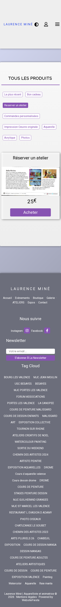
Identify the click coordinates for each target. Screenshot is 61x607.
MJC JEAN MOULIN (45, 377)
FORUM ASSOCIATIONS (30, 396)
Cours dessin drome (24, 480)
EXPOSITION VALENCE (25, 577)
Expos (31, 302)
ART (13, 422)
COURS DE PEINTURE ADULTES (29, 557)
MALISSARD (49, 416)
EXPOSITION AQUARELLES (24, 467)
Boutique (38, 298)
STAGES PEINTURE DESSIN (30, 493)
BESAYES (40, 383)
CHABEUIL (43, 538)
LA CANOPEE (46, 403)
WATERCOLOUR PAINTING (30, 441)
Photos (25, 137)
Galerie (51, 298)
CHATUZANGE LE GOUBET (30, 525)
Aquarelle (49, 126)
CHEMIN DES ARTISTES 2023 (30, 532)
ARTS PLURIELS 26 (22, 538)
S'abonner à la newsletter (30, 357)
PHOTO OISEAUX (30, 519)
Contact (42, 302)
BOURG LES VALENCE (17, 377)
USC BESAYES (23, 383)
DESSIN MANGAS (30, 551)
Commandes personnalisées (21, 116)
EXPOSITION (12, 544)
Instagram (17, 330)
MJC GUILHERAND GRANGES (30, 499)
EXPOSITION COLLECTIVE (34, 422)
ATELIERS (18, 302)
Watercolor (15, 583)
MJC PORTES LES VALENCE (30, 390)
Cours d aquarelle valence (30, 473)
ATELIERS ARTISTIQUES (30, 564)
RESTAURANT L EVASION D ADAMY (30, 512)
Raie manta (45, 583)
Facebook (37, 330)
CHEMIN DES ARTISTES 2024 (30, 454)
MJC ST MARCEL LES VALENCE (31, 506)
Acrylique (9, 137)
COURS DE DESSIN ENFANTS (21, 416)
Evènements (22, 298)
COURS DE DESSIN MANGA (40, 544)
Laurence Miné (18, 24)
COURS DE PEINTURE (31, 486)
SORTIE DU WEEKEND (30, 448)
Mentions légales (26, 597)
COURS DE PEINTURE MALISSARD (30, 409)
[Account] (46, 24)
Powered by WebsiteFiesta (37, 598)
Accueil (7, 298)
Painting (47, 577)
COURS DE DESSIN (15, 570)
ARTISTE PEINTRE (31, 461)
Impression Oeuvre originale (21, 126)
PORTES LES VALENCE (21, 403)
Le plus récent (12, 94)
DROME (48, 467)
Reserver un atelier (15, 105)
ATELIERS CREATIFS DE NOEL (31, 435)
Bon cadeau (34, 94)
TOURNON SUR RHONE (30, 428)
